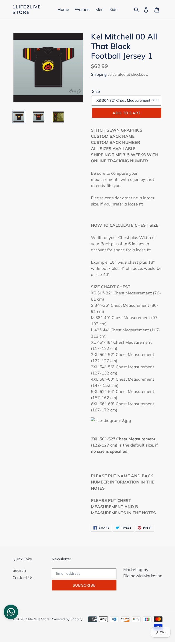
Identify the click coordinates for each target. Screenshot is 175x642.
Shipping (99, 74)
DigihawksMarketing (142, 575)
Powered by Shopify (66, 619)
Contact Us (23, 577)
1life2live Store (27, 9)
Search (19, 570)
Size (96, 91)
